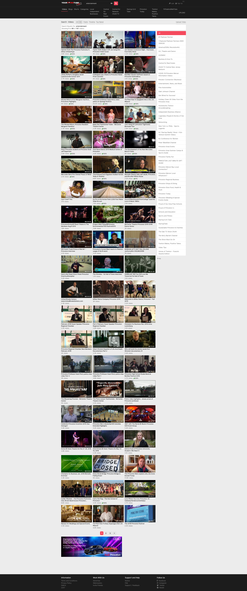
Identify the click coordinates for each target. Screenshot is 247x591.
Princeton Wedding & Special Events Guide (169, 199)
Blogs (71, 9)
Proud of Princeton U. (166, 208)
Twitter (161, 585)
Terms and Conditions (69, 581)
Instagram (162, 583)
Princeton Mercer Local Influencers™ (167, 174)
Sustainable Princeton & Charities (171, 228)
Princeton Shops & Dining (168, 183)
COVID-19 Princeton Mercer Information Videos (169, 74)
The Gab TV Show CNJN (168, 232)
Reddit (161, 588)
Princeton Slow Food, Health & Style (170, 188)
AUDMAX (162, 55)
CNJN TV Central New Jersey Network (169, 68)
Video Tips (162, 247)
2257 (63, 588)
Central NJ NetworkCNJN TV (116, 11)
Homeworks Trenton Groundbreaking (166, 107)
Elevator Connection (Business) (170, 80)
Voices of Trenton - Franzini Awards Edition (169, 252)
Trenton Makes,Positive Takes (155, 12)
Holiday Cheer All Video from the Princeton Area (171, 100)
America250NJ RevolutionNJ (169, 47)
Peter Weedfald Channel (167, 143)
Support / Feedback (132, 585)
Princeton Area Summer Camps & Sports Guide (171, 152)
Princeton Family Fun (166, 157)
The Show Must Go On (167, 239)
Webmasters (97, 583)
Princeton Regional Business (169, 179)
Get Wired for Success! (167, 95)
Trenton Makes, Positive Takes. (170, 243)
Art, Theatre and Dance (167, 51)
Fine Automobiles (165, 87)
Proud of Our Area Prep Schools (170, 204)
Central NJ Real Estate (167, 63)
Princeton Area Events (167, 146)
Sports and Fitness (165, 216)
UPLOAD (182, 13)
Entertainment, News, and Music (170, 83)
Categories (84, 9)
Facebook (162, 581)
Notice (127, 581)
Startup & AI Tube (131, 10)
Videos (64, 9)
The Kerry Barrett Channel (168, 236)
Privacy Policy (66, 583)
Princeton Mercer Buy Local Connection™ (169, 168)
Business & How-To (166, 59)
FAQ (126, 583)
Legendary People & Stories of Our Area (171, 117)
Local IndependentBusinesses (94, 11)
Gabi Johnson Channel (167, 91)
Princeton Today (143, 10)
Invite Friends (98, 585)
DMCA (63, 585)
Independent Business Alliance (170, 112)
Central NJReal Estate (106, 12)
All (159, 33)
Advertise (96, 581)
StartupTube (163, 224)
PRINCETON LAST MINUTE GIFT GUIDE (170, 162)
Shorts (76, 9)
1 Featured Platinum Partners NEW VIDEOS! (171, 42)
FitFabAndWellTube (170, 9)
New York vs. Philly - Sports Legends (169, 127)
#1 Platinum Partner (166, 37)
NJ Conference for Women (168, 139)
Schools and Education (167, 212)
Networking (163, 122)
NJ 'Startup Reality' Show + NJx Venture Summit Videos (170, 133)
